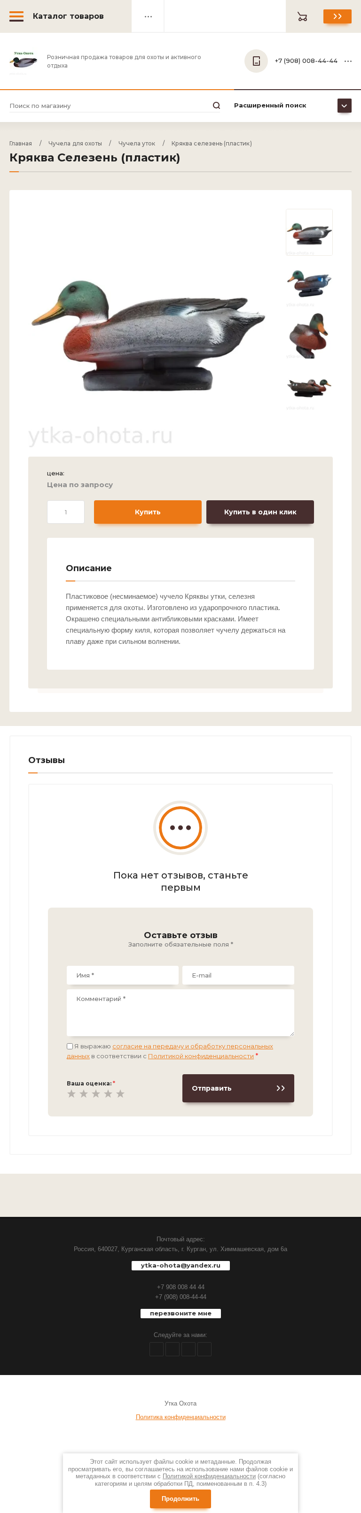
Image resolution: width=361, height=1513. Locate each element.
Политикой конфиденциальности (201, 1056)
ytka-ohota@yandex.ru (180, 1265)
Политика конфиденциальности (181, 1417)
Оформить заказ (337, 16)
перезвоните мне (181, 1313)
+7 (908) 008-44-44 (180, 1296)
